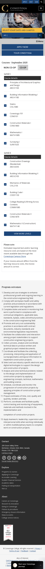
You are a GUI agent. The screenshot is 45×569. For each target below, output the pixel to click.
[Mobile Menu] (41, 8)
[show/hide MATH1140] (5, 225)
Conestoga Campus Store (15, 256)
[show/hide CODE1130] (5, 194)
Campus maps (7, 453)
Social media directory (10, 461)
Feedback (24, 551)
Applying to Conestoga (10, 474)
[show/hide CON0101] (5, 115)
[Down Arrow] (40, 35)
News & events (7, 515)
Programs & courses (9, 472)
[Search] (41, 2)
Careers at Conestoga (10, 501)
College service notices (10, 518)
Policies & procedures (10, 509)
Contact (33, 551)
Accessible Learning (9, 477)
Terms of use (14, 551)
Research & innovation (10, 504)
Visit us (4, 488)
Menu (40, 41)
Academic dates (8, 483)
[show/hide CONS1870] (5, 215)
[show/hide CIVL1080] (5, 105)
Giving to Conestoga (9, 506)
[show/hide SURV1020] (5, 143)
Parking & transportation (11, 486)
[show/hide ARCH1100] (5, 85)
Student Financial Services (11, 480)
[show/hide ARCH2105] (5, 175)
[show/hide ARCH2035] (5, 164)
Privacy (37, 548)
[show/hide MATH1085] (5, 134)
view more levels (22, 233)
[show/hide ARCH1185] (5, 96)
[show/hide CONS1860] (5, 124)
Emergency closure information (13, 512)
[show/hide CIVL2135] (5, 184)
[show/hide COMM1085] (5, 204)
